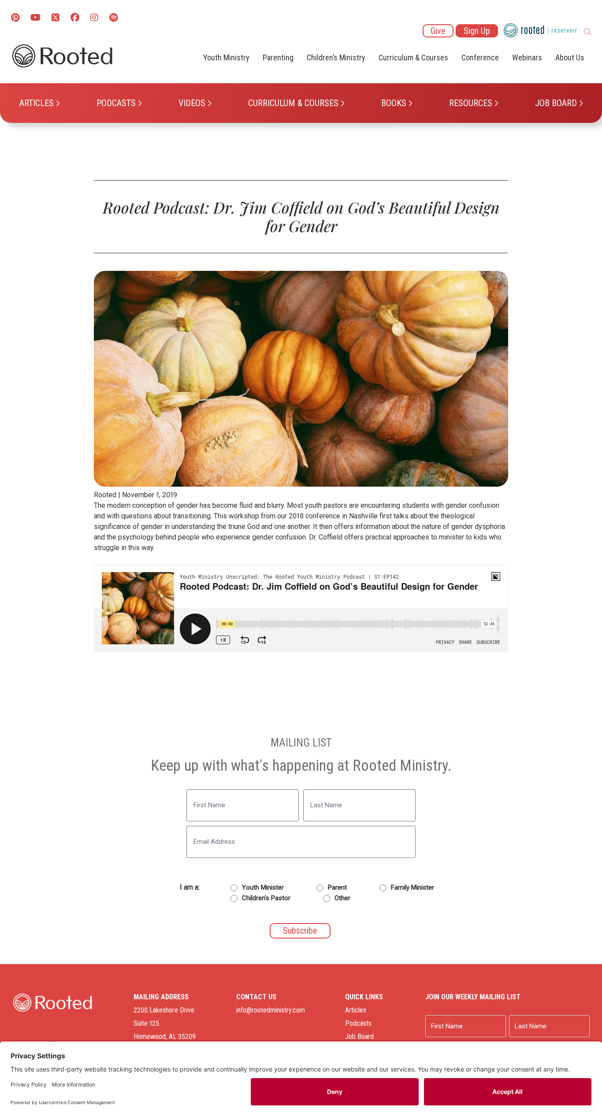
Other (342, 898)
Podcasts (116, 103)
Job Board (556, 103)
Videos (191, 103)
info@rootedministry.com (270, 1010)
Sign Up (477, 31)
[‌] (55, 18)
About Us (569, 57)
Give (438, 31)
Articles (36, 103)
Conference (480, 57)
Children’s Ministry (336, 57)
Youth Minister (263, 887)
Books (393, 103)
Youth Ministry (226, 57)
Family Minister (412, 887)
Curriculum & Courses (293, 103)
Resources (470, 103)
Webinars (527, 57)
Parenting (278, 57)
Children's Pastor (266, 898)
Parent (337, 887)
